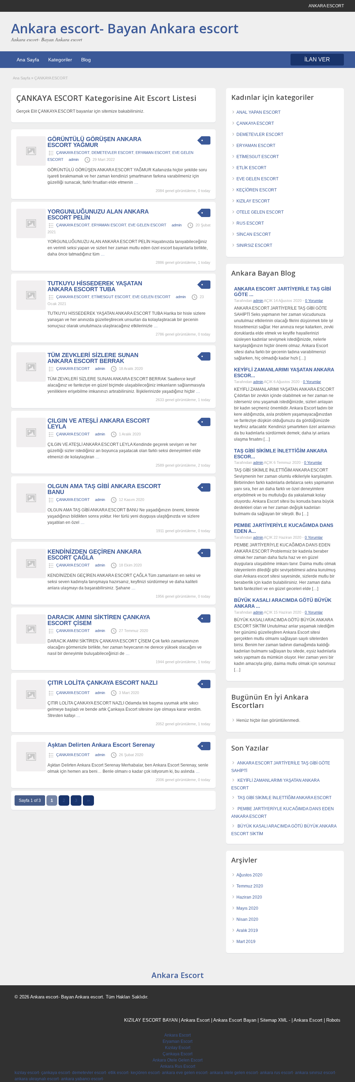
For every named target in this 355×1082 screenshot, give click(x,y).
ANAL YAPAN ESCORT (258, 112)
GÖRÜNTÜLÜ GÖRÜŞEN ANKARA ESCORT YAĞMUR (94, 142)
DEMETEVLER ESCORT (112, 152)
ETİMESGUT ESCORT (111, 297)
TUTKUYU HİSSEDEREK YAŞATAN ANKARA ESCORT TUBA (94, 286)
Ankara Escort (177, 975)
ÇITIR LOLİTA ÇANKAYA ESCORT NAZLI (102, 683)
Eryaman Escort (177, 1041)
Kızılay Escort (177, 1047)
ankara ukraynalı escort (37, 1078)
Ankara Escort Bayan (234, 1020)
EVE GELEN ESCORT (147, 225)
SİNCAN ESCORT (253, 234)
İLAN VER (317, 59)
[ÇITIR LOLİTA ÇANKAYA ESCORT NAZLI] (31, 708)
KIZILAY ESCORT (253, 201)
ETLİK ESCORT (251, 167)
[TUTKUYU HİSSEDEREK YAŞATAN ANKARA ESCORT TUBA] (31, 308)
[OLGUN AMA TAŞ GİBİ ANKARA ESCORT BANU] (31, 511)
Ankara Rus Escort (177, 1066)
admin (74, 159)
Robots (333, 1020)
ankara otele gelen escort (234, 1072)
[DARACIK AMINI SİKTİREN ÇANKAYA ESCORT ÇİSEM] (31, 642)
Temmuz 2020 (249, 886)
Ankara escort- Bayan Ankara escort (125, 28)
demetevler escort (89, 1072)
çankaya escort (55, 1072)
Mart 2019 (246, 941)
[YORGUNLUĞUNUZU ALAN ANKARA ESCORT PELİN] (31, 236)
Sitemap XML (273, 1020)
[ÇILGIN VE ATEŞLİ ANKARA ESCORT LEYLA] (31, 445)
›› (88, 800)
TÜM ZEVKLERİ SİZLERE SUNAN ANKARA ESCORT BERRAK (92, 358)
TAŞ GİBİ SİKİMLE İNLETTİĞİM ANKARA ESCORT (284, 797)
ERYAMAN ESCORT (153, 152)
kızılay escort (27, 1072)
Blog (86, 59)
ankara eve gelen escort (184, 1072)
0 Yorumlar (314, 300)
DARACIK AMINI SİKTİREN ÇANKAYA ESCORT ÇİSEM (98, 620)
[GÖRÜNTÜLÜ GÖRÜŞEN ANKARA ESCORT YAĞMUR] (31, 164)
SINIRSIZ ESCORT (254, 245)
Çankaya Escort (177, 1053)
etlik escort (118, 1072)
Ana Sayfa (28, 59)
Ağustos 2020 (249, 875)
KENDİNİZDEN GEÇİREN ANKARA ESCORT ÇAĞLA (94, 554)
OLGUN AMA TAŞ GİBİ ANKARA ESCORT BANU (104, 489)
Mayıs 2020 (247, 908)
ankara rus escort (276, 1072)
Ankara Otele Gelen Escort (177, 1060)
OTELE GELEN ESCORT (260, 212)
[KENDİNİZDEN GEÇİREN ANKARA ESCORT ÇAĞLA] (31, 576)
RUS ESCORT (250, 223)
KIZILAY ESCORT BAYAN (151, 1020)
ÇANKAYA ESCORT (72, 152)
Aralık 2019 (247, 930)
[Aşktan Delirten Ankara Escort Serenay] (31, 770)
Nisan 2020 (247, 919)
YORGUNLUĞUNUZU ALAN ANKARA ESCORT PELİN (97, 214)
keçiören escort (145, 1072)
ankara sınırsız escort (315, 1072)
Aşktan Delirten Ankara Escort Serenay (101, 745)
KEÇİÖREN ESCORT (256, 190)
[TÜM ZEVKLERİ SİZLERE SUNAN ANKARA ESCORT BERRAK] (31, 380)
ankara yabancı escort (82, 1078)
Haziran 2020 (249, 897)
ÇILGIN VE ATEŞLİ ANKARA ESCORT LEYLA (98, 423)
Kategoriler (60, 59)
